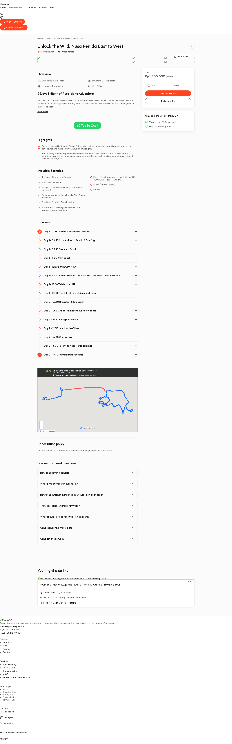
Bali (59, 51)
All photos (182, 56)
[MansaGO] (116, 4)
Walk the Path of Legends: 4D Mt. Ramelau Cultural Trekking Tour (80, 584)
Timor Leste (49, 592)
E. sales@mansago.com (12, 626)
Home (40, 38)
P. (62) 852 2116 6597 (11, 632)
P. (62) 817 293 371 (9, 629)
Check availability (168, 93)
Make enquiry (168, 101)
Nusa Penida (68, 51)
